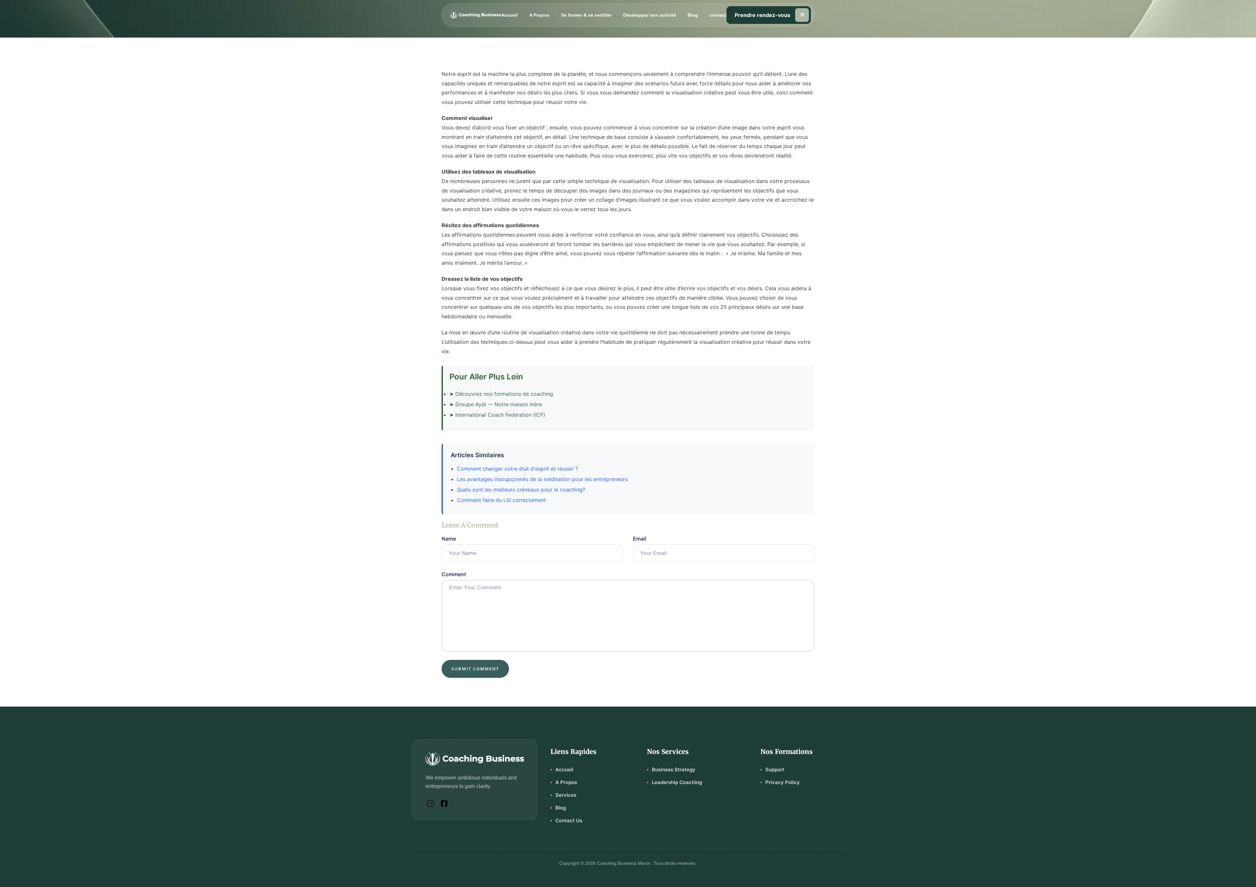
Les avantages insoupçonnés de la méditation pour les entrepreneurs (542, 479)
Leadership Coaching (677, 782)
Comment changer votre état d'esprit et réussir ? (517, 468)
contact (717, 15)
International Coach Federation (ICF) (500, 414)
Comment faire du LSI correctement (501, 500)
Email (639, 538)
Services (565, 795)
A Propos (539, 15)
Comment (454, 574)
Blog (693, 15)
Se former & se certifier (586, 15)
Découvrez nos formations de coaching (504, 394)
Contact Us (568, 820)
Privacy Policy (782, 782)
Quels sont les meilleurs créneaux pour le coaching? (521, 489)
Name (449, 538)
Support (774, 769)
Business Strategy (673, 769)
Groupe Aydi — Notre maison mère (498, 404)
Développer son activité (649, 15)
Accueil (509, 15)
